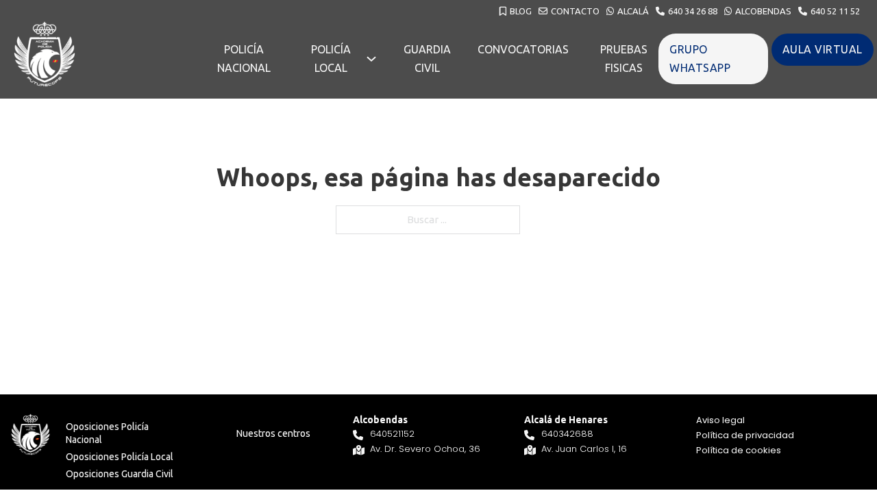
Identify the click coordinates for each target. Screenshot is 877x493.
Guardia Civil (427, 58)
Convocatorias (523, 49)
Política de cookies (738, 450)
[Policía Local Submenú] (371, 58)
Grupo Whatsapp (699, 58)
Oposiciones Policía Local (119, 456)
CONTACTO (575, 11)
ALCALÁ (633, 11)
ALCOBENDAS (763, 11)
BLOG (521, 11)
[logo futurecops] (44, 54)
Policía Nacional (244, 58)
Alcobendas (380, 419)
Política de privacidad (745, 435)
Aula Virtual (822, 49)
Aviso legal (720, 420)
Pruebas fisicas (623, 58)
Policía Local (331, 58)
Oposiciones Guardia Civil (119, 473)
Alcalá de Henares (566, 419)
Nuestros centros (273, 433)
